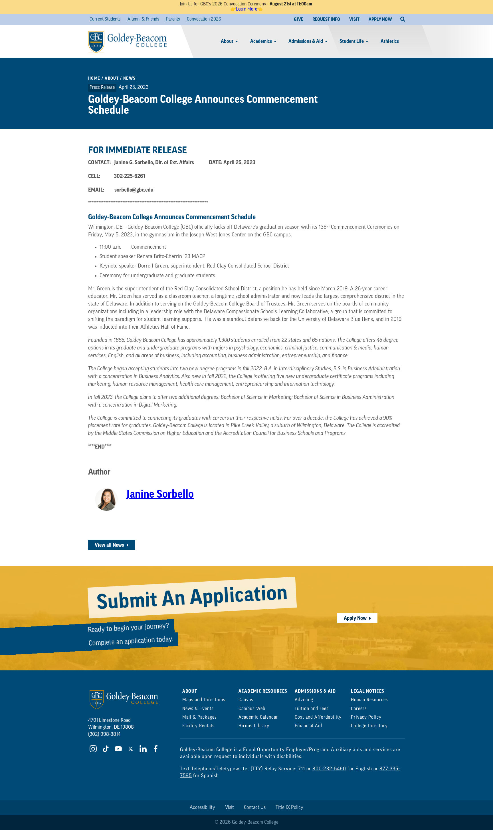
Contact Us (255, 807)
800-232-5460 (329, 769)
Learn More (246, 9)
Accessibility (202, 807)
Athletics (390, 41)
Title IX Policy (289, 807)
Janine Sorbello (160, 494)
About (227, 41)
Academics (261, 41)
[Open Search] (403, 19)
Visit (229, 807)
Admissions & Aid (305, 41)
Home (94, 78)
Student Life (352, 41)
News (129, 78)
